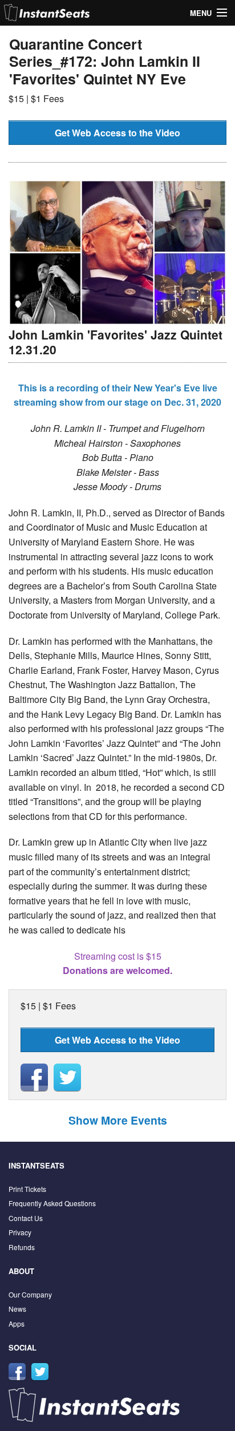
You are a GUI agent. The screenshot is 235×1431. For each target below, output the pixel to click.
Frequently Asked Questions (52, 1203)
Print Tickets (27, 1189)
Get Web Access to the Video (117, 132)
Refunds (22, 1247)
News (17, 1308)
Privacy (20, 1232)
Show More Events (117, 1120)
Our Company (30, 1294)
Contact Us (26, 1218)
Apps (17, 1323)
